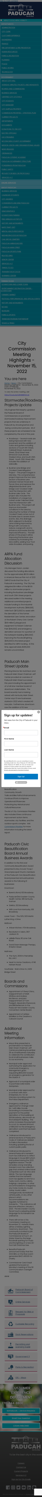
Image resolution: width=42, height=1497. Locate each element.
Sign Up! (21, 776)
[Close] (38, 712)
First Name (9, 739)
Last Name (9, 750)
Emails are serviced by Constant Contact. (16, 770)
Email (6, 728)
